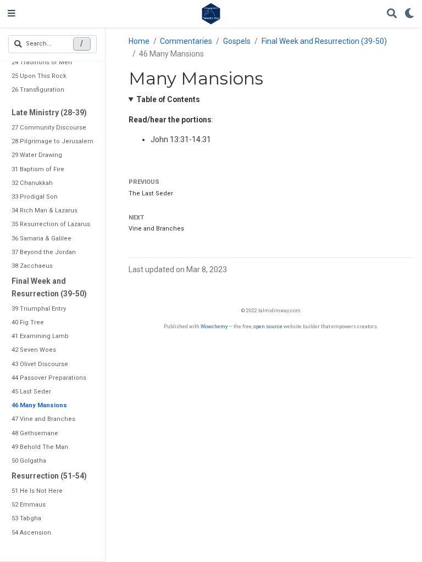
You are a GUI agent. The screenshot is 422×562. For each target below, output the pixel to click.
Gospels (237, 41)
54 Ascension (31, 532)
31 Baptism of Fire (38, 169)
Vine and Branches (156, 228)
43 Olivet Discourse (40, 364)
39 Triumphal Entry (39, 308)
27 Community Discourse (49, 127)
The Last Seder (151, 193)
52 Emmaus (29, 504)
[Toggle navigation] (11, 13)
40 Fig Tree (28, 322)
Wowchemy (214, 326)
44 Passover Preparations (49, 377)
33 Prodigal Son (35, 196)
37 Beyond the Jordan (44, 252)
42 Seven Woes (34, 349)
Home (139, 41)
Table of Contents (168, 99)
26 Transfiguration (38, 89)
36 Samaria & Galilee (41, 238)
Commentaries (186, 41)
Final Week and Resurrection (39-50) (49, 287)
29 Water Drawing (37, 155)
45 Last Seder (31, 391)
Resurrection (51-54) (49, 475)
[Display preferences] (409, 14)
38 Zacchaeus (32, 265)
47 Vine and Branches (43, 419)
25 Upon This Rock (39, 76)
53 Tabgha (26, 518)
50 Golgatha (29, 460)
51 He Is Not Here (37, 490)
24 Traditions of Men (42, 62)
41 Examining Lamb (40, 336)
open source (267, 326)
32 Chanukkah (32, 183)
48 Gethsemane (35, 433)
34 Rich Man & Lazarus (44, 210)
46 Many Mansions (39, 405)
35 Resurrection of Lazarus (51, 224)
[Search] (392, 14)
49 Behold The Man (40, 447)
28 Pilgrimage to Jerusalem (52, 141)
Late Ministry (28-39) (49, 112)
